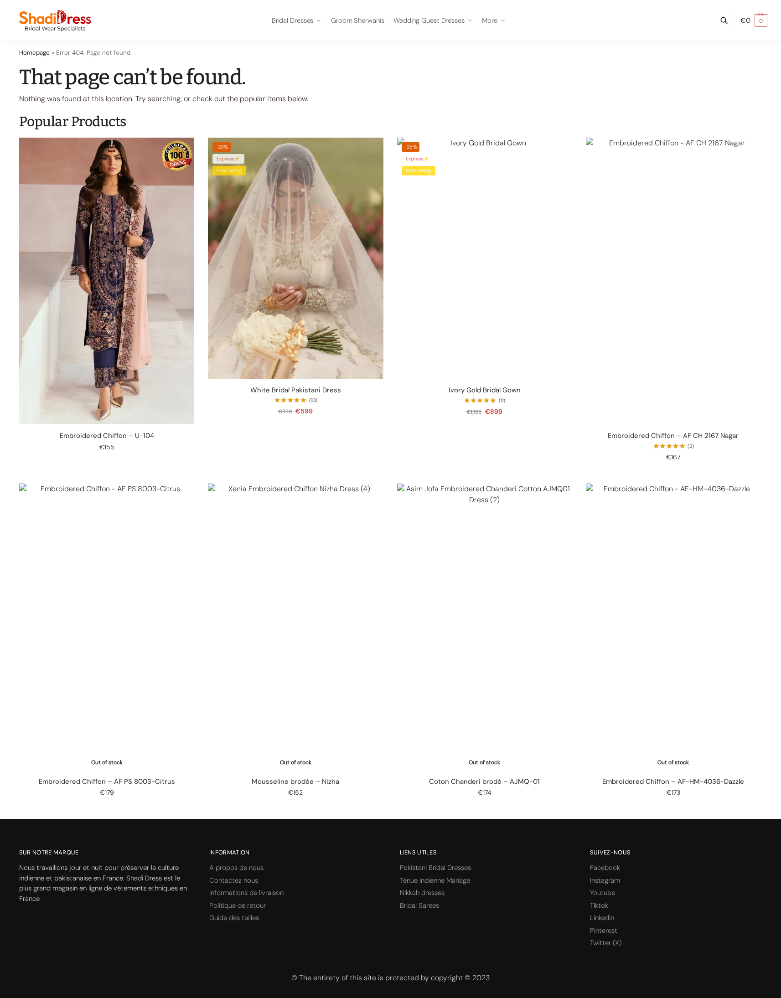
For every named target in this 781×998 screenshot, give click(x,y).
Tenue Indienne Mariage (435, 880)
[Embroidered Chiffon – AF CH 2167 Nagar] (673, 281)
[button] (753, 20)
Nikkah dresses (422, 892)
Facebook (605, 867)
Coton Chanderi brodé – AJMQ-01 (484, 781)
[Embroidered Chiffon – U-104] (106, 281)
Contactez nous (233, 880)
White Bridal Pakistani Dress (295, 390)
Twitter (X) (605, 942)
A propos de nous (236, 867)
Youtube (602, 892)
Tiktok (599, 905)
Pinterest (603, 930)
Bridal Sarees (419, 905)
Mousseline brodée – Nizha (295, 781)
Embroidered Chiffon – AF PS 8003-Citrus (107, 781)
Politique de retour (237, 905)
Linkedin (602, 917)
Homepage (34, 53)
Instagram (605, 880)
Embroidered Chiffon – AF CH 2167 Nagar (673, 436)
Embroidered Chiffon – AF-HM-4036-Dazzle (673, 781)
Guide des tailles (234, 917)
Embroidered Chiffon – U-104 (107, 436)
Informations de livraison (246, 892)
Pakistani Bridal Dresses (435, 867)
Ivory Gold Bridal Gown (485, 390)
